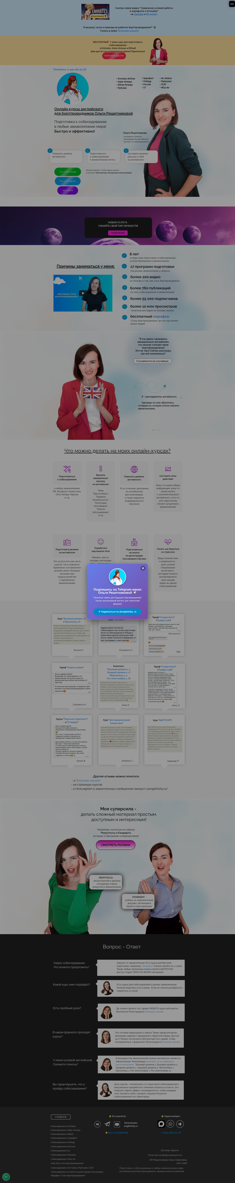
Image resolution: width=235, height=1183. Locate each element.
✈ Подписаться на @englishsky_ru (117, 611)
